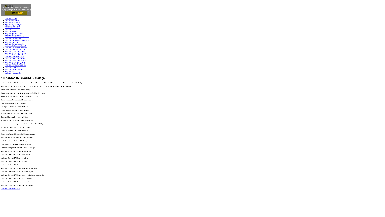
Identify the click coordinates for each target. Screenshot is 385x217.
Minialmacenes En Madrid (13, 24)
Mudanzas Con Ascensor (13, 35)
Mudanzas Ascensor (11, 31)
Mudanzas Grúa (10, 71)
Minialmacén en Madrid (12, 20)
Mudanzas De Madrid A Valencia (15, 60)
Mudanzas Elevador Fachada (14, 69)
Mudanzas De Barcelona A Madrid (16, 48)
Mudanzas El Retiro (11, 19)
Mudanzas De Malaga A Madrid (15, 62)
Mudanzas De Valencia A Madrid (15, 66)
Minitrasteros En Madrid (12, 28)
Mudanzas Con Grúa (11, 42)
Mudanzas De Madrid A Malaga (15, 57)
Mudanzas (8, 29)
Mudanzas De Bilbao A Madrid (15, 49)
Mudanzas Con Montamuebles (14, 44)
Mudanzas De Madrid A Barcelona (16, 53)
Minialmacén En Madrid (12, 22)
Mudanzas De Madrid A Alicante (15, 51)
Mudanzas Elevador (11, 67)
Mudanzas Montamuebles (13, 73)
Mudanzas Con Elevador (13, 38)
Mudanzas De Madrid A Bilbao (15, 55)
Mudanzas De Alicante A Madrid (15, 46)
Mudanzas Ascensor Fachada (14, 33)
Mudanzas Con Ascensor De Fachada (17, 37)
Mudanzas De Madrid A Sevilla (15, 58)
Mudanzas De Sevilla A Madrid (15, 64)
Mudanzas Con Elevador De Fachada (17, 40)
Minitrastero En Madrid (12, 26)
